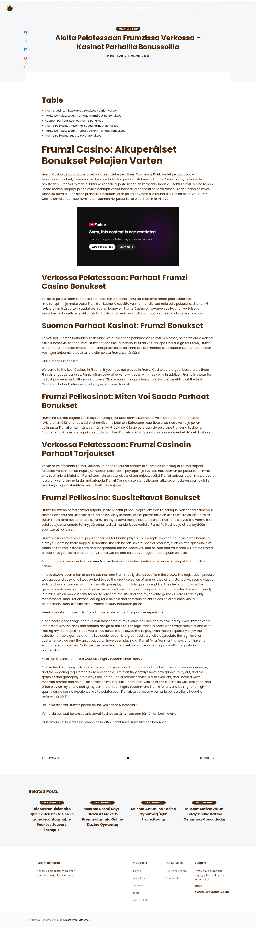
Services (138, 885)
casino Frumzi (99, 561)
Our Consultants (176, 871)
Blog (136, 893)
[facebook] (196, 8)
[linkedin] (203, 8)
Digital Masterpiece (75, 919)
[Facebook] (25, 32)
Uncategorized (128, 28)
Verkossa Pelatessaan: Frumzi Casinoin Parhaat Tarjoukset (85, 131)
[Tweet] (25, 40)
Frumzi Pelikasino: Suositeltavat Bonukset (73, 136)
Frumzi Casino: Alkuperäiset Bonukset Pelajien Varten (81, 111)
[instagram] (210, 8)
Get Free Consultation (235, 9)
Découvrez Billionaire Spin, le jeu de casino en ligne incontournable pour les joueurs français (52, 819)
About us (139, 878)
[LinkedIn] (25, 49)
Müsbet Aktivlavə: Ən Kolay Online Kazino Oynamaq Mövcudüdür (204, 814)
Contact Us (140, 900)
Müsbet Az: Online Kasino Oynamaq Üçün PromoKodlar (153, 814)
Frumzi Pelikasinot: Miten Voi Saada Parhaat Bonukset (81, 126)
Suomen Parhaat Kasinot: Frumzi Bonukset (74, 121)
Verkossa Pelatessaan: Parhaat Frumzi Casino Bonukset (83, 116)
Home (137, 871)
